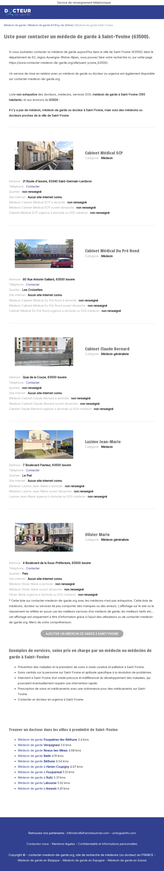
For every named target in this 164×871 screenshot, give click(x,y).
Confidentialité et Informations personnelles (107, 844)
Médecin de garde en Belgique (39, 860)
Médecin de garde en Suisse (127, 860)
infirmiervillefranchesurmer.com (88, 833)
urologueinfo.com (124, 833)
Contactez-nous (38, 844)
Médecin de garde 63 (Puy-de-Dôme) (50, 25)
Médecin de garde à (43, 767)
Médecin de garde (15, 25)
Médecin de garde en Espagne (84, 860)
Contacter (33, 186)
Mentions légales (63, 844)
